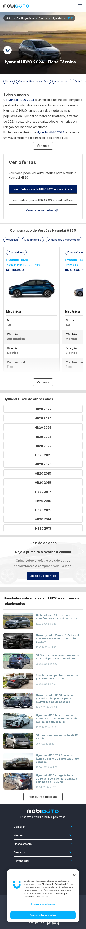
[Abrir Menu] (80, 5)
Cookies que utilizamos (43, 904)
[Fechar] (74, 875)
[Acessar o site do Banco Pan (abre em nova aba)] (53, 922)
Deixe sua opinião (43, 575)
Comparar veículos (39, 210)
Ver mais (43, 145)
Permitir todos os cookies (43, 915)
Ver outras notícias (43, 796)
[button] (11, 239)
